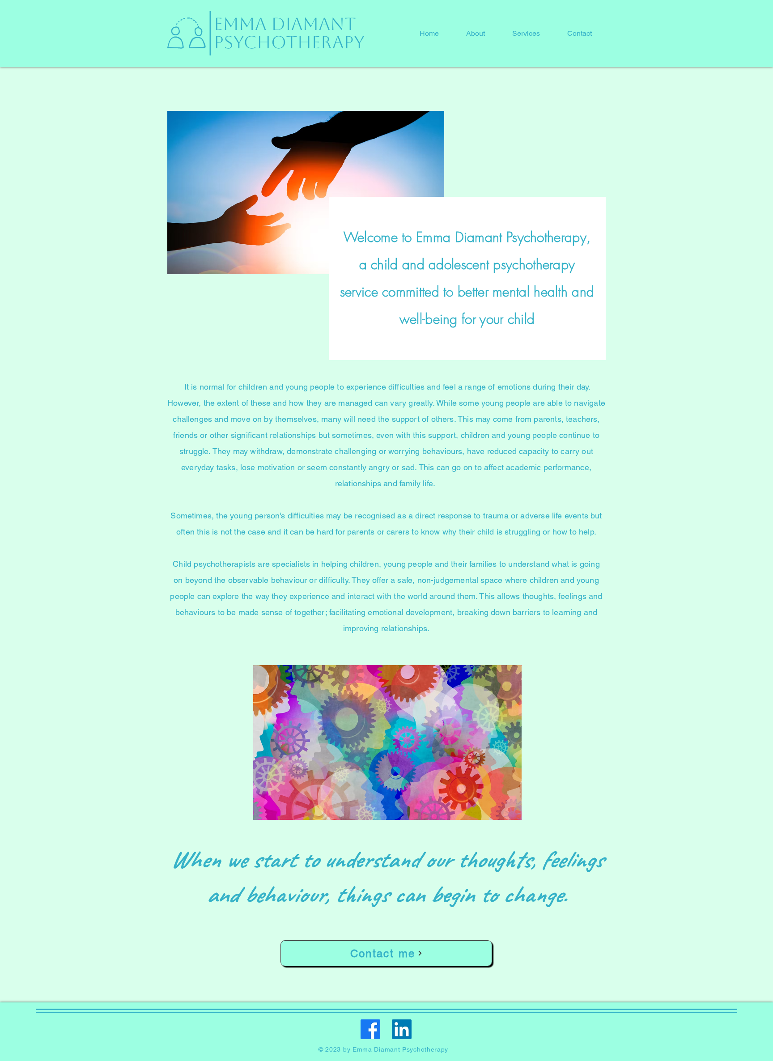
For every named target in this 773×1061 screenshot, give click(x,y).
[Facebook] (370, 1029)
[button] (475, 33)
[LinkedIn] (402, 1029)
